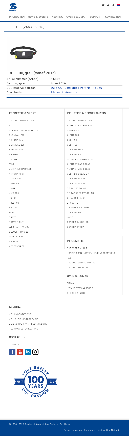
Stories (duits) (76, 293)
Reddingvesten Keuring (23, 328)
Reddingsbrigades (78, 207)
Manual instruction (64, 92)
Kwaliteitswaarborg (80, 288)
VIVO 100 (14, 193)
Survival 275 (17, 135)
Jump (12, 188)
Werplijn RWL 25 (19, 227)
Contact (14, 344)
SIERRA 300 (73, 130)
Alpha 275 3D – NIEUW (80, 125)
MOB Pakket (16, 236)
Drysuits (72, 203)
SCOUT (13, 125)
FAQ (69, 258)
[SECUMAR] (12, 7)
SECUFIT (13, 154)
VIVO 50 (13, 207)
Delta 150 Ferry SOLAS (80, 193)
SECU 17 (13, 241)
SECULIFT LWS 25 (18, 232)
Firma (70, 283)
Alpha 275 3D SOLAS (78, 169)
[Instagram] (35, 351)
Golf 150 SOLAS (76, 183)
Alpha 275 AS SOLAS (78, 164)
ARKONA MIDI (16, 174)
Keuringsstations (20, 314)
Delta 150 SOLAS (76, 188)
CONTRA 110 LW (76, 227)
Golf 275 (72, 140)
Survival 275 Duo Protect (25, 130)
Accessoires (16, 246)
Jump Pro (15, 183)
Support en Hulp (77, 248)
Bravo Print (16, 222)
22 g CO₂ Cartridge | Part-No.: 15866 (76, 87)
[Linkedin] (28, 351)
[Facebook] (12, 351)
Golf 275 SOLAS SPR (78, 174)
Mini (11, 164)
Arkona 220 (16, 149)
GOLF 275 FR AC (75, 149)
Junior (13, 159)
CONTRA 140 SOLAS (78, 222)
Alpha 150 (73, 135)
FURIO (12, 198)
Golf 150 (72, 145)
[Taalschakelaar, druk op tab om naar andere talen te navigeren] (118, 6)
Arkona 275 (16, 140)
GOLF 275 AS (74, 154)
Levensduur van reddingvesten (28, 324)
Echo (12, 212)
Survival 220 (17, 145)
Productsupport (77, 267)
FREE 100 (14, 203)
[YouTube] (20, 351)
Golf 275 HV (74, 212)
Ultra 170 (15, 178)
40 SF (70, 217)
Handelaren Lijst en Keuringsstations (91, 253)
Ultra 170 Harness (20, 169)
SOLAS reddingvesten (80, 159)
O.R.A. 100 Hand (76, 198)
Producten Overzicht (22, 120)
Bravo (12, 217)
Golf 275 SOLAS (76, 178)
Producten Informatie (81, 262)
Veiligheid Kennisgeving (23, 319)
